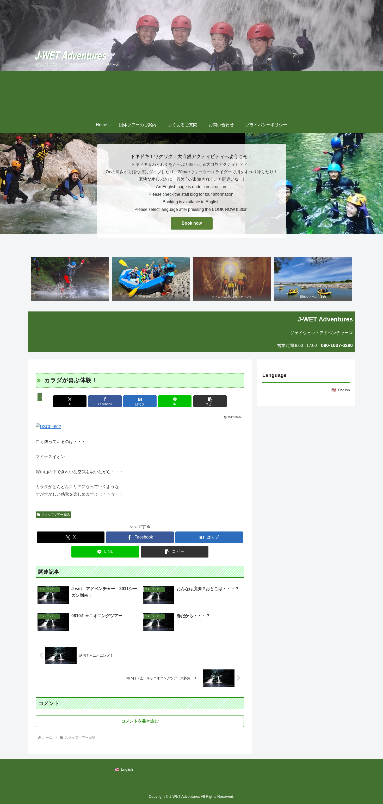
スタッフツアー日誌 (55, 514)
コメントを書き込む (140, 721)
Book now (192, 223)
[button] (210, 401)
